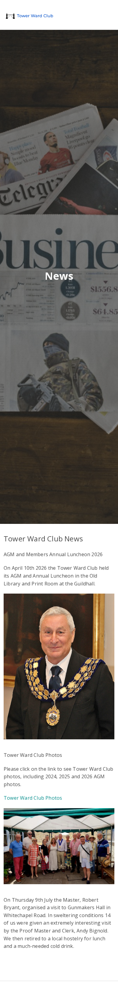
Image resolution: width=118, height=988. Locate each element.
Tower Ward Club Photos (33, 798)
